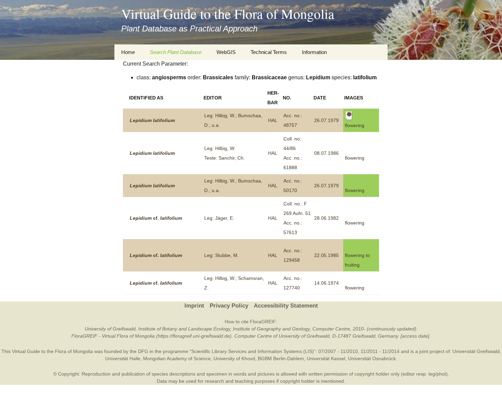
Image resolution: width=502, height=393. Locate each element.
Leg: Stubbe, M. (221, 255)
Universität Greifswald (476, 351)
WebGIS (226, 52)
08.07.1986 (326, 153)
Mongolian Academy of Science (177, 358)
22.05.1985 (326, 255)
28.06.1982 (326, 218)
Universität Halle (122, 358)
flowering (354, 158)
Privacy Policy (229, 305)
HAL (272, 120)
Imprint (194, 305)
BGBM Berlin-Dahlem (281, 358)
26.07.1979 (326, 120)
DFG (143, 351)
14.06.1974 (326, 283)
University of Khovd (234, 358)
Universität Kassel (326, 358)
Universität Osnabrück (372, 358)
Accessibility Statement (286, 305)
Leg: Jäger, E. (219, 218)
